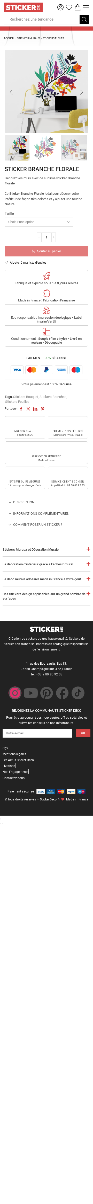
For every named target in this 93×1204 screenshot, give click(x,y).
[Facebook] (62, 692)
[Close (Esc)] (0, 818)
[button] (60, 7)
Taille (9, 213)
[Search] (84, 19)
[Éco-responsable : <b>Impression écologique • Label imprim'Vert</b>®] (46, 310)
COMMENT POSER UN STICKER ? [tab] (37, 525)
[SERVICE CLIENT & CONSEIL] (68, 474)
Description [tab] (23, 502)
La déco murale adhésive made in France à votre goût (42, 579)
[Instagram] (15, 692)
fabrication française (46, 456)
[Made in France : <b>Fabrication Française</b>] (46, 293)
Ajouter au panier (48, 251)
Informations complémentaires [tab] (41, 513)
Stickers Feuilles (17, 402)
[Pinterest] (46, 692)
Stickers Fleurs (53, 38)
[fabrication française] (46, 448)
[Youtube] (30, 692)
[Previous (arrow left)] (0, 823)
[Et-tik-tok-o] (78, 692)
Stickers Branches (53, 397)
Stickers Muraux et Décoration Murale (31, 549)
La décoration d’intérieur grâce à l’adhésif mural (38, 564)
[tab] (46, 502)
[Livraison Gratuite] (25, 423)
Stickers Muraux (28, 38)
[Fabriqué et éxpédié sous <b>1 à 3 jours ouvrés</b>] (46, 276)
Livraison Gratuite (25, 431)
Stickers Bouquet (25, 397)
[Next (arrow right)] (2, 823)
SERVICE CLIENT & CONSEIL (67, 481)
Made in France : (46, 300)
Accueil (9, 38)
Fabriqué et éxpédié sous (46, 283)
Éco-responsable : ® (46, 320)
